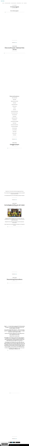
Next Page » (18, 442)
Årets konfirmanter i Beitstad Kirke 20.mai (14, 48)
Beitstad (2, 1)
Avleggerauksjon (14, 144)
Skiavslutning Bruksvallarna (14, 279)
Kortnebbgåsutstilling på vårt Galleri (14, 205)
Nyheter (16, 42)
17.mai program (14, 7)
